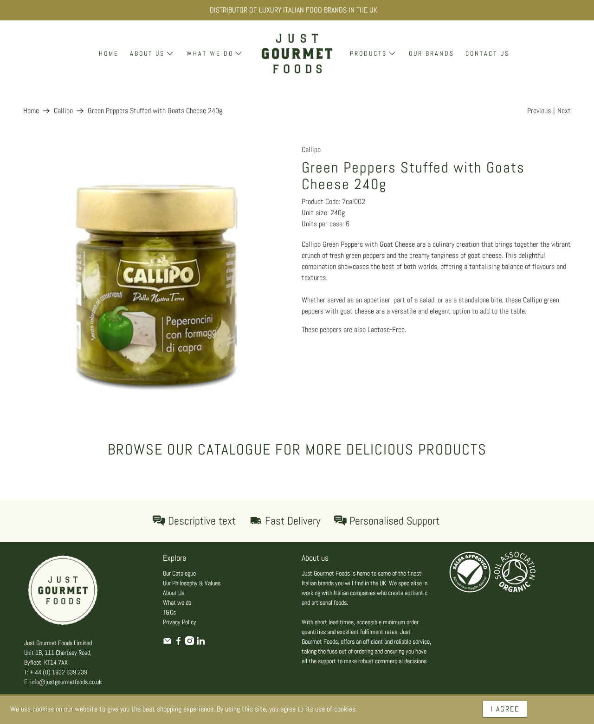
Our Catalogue (179, 573)
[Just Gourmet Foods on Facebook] (178, 643)
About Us (173, 593)
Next (564, 110)
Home (31, 111)
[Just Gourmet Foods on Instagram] (189, 643)
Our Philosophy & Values (191, 583)
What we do (177, 602)
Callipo (63, 111)
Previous (539, 110)
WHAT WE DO (210, 53)
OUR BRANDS (431, 53)
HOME (109, 53)
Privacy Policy (179, 622)
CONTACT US (487, 53)
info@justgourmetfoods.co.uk (66, 682)
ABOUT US (147, 53)
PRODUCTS (368, 53)
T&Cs (169, 612)
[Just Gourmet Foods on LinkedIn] (200, 643)
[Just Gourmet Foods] (297, 53)
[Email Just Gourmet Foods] (167, 643)
